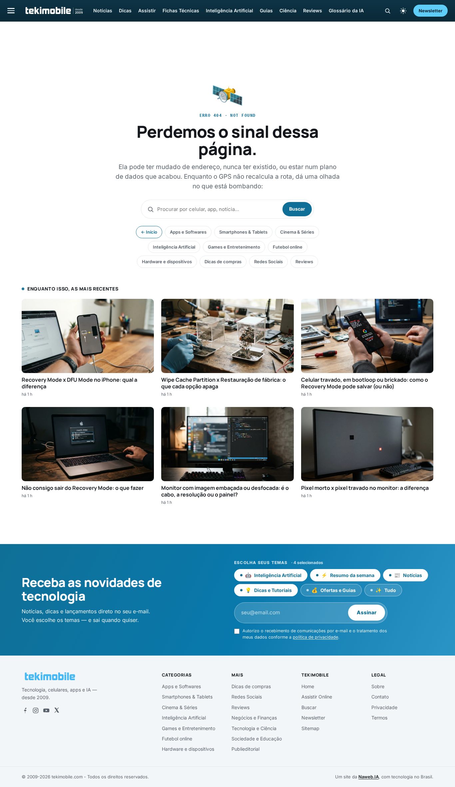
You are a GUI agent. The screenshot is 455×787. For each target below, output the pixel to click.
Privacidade (384, 707)
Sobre (377, 686)
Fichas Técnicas (181, 10)
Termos (379, 717)
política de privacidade (315, 637)
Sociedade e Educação (256, 738)
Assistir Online (316, 696)
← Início (149, 232)
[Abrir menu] (11, 10)
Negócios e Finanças (254, 717)
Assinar (366, 612)
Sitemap (310, 728)
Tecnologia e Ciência (253, 728)
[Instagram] (35, 710)
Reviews (312, 10)
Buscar (297, 209)
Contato (380, 696)
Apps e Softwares (188, 232)
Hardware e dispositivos (167, 261)
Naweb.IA (368, 776)
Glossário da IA (346, 10)
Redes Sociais (268, 261)
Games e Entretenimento (234, 247)
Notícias (102, 10)
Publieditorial (245, 749)
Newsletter (430, 10)
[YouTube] (46, 710)
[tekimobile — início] (54, 10)
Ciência (287, 10)
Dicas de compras (223, 261)
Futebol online (287, 247)
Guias (266, 10)
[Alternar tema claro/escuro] (403, 10)
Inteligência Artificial (229, 10)
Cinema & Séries (297, 232)
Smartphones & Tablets (243, 232)
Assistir (147, 10)
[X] (57, 710)
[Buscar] (387, 10)
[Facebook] (25, 710)
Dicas (125, 10)
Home (307, 686)
